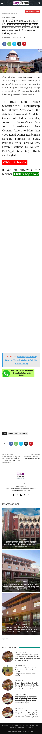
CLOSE (38, 13)
